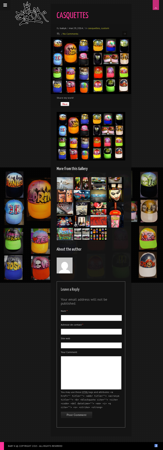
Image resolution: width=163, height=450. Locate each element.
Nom (64, 310)
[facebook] (156, 445)
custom (105, 28)
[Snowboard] (98, 196)
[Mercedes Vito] (65, 234)
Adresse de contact (72, 324)
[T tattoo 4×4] (82, 234)
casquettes (94, 28)
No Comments (70, 33)
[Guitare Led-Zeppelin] (115, 208)
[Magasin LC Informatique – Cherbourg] (65, 208)
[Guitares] (82, 221)
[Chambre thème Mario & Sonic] (65, 221)
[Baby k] (32, 13)
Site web (65, 338)
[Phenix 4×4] (82, 196)
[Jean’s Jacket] (115, 221)
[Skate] (82, 183)
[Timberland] (115, 183)
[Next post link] (124, 33)
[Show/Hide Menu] (5, 5)
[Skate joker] (115, 196)
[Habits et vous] (98, 183)
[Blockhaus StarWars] (65, 183)
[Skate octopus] (82, 208)
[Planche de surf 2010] (65, 196)
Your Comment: (69, 352)
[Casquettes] (98, 208)
